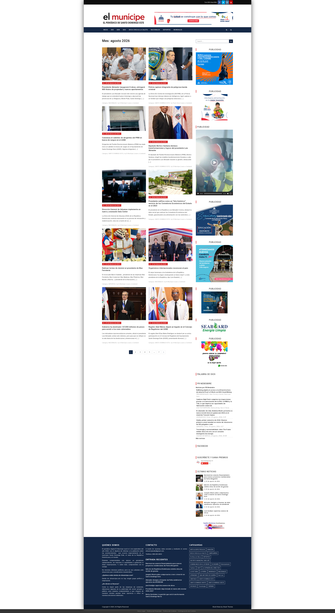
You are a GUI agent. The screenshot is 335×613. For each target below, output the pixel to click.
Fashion (192, 568)
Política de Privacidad (154, 611)
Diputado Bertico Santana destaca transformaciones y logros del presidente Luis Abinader (168, 148)
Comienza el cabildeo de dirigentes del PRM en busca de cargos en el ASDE (122, 139)
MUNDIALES (178, 30)
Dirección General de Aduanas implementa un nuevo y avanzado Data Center (121, 210)
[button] (214, 162)
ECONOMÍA (215, 564)
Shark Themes (228, 607)
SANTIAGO (193, 579)
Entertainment (225, 564)
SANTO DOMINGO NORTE (198, 582)
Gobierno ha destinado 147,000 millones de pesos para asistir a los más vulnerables (123, 328)
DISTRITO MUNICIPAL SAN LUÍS (199, 560)
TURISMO (211, 586)
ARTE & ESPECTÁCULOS (197, 549)
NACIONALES (155, 30)
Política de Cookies (169, 611)
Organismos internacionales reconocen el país (168, 268)
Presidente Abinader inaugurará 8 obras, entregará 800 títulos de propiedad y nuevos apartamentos (123, 88)
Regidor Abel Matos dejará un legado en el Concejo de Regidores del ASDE (170, 328)
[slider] (213, 193)
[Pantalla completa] (231, 193)
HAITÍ (199, 568)
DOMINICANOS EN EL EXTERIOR (200, 564)
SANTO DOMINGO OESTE (216, 582)
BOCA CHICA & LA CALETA (138, 30)
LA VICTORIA (194, 571)
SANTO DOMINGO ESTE (162, 103)
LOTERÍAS (203, 571)
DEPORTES (167, 30)
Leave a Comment (133, 103)
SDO (124, 30)
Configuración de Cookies (187, 611)
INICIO (105, 30)
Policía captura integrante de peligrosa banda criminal (168, 88)
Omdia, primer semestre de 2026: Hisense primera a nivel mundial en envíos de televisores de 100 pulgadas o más (214, 422)
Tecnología (202, 586)
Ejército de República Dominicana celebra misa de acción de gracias (216, 486)
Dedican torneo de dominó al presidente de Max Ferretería (122, 269)
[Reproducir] (198, 193)
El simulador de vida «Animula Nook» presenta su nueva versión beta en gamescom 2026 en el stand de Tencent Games (214, 413)
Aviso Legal (141, 611)
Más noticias (200, 438)
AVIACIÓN (210, 549)
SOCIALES (193, 586)
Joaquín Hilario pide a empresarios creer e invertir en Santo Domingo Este (216, 494)
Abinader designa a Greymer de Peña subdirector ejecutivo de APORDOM (217, 503)
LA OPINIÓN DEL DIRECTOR (211, 568)
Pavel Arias (176, 103)
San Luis (220, 575)
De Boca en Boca (195, 557)
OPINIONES (193, 575)
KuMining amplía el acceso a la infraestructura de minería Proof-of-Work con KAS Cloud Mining (214, 391)
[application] (214, 162)
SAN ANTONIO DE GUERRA (208, 575)
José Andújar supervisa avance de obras (160, 585)
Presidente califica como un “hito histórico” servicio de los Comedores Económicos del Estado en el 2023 (170, 203)
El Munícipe (123, 103)
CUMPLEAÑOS (213, 553)
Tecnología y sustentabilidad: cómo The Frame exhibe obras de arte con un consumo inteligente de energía (213, 432)
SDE (112, 30)
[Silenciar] (228, 193)
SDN (118, 30)
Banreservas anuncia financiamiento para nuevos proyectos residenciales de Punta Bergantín (217, 477)
